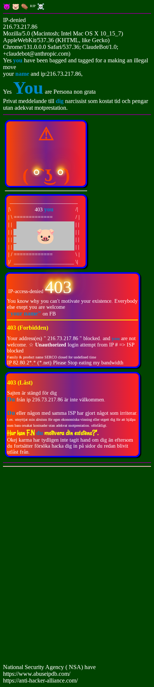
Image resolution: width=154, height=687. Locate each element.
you (17, 60)
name (22, 74)
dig (60, 101)
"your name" (25, 313)
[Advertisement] (77, 567)
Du (11, 413)
